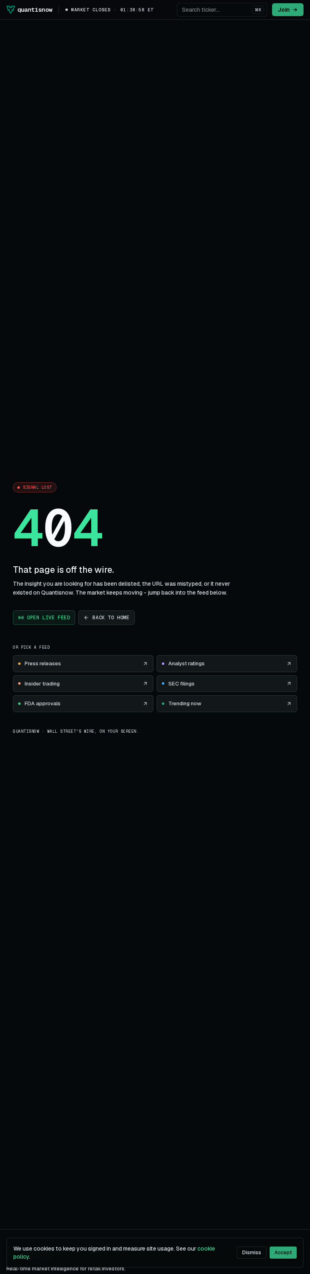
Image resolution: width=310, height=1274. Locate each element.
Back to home (110, 617)
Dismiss (251, 1252)
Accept (283, 1252)
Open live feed (48, 617)
